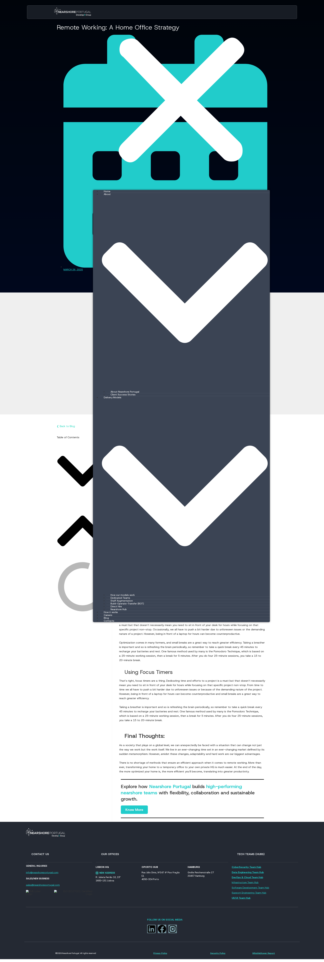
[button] (83, 471)
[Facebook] (162, 929)
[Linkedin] (151, 929)
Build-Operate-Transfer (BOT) (127, 603)
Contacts (109, 620)
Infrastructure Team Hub (245, 882)
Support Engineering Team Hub (249, 892)
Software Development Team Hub (250, 887)
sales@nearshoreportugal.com (43, 884)
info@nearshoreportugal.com (42, 872)
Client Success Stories (123, 394)
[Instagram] (172, 929)
